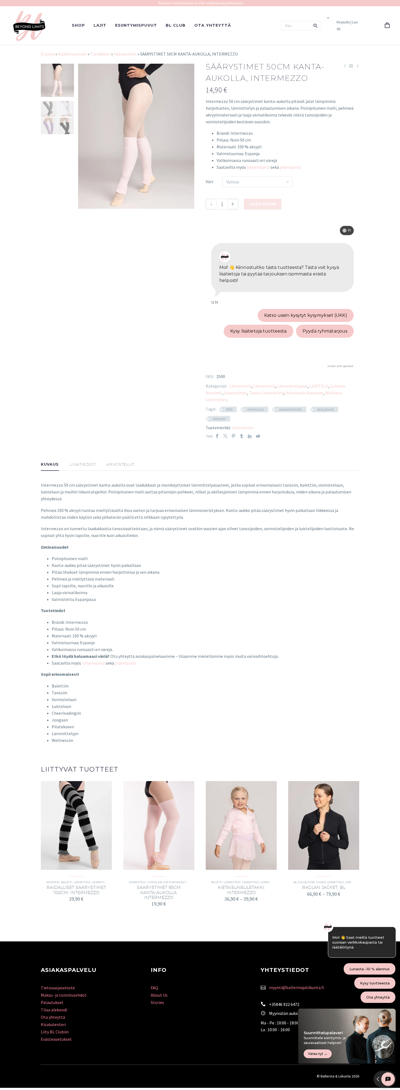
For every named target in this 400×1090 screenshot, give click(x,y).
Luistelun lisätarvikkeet (166, 882)
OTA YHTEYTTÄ (212, 25)
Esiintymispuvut (136, 25)
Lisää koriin (262, 204)
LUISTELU (319, 386)
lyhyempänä (258, 167)
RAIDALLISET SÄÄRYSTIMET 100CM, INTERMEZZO (76, 890)
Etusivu (47, 54)
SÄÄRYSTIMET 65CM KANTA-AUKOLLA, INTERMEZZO (159, 892)
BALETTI (66, 882)
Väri (209, 181)
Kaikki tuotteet (72, 54)
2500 (229, 409)
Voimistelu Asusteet (304, 392)
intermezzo (255, 409)
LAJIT (100, 25)
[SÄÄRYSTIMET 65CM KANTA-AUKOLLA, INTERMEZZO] (158, 825)
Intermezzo (243, 427)
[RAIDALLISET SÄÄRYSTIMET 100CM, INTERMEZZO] (76, 825)
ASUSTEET (53, 882)
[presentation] (85, 136)
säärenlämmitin (290, 409)
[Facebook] (217, 435)
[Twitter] (225, 435)
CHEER (320, 882)
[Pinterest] (233, 435)
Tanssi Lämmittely (266, 392)
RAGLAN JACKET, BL (323, 887)
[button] (315, 25)
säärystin (219, 418)
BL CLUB (176, 25)
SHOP (78, 25)
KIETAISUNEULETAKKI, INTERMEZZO (241, 890)
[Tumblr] (242, 435)
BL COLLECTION (304, 882)
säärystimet (325, 409)
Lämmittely (240, 386)
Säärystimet (125, 54)
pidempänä (290, 167)
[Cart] (387, 25)
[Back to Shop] (351, 66)
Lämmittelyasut (292, 386)
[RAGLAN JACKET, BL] (323, 825)
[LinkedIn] (250, 435)
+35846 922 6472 (284, 1004)
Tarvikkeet (100, 54)
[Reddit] (258, 435)
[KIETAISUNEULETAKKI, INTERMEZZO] (241, 825)
